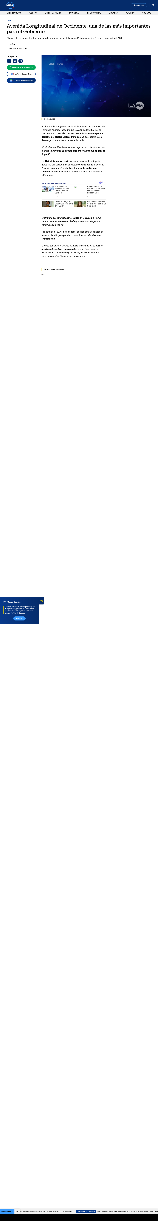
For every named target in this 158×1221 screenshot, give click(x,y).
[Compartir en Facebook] (9, 61)
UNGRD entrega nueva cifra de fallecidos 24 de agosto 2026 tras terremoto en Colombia (109, 1211)
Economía (74, 13)
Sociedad (146, 13)
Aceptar (19, 618)
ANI (43, 274)
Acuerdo (150, 1211)
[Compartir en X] (15, 61)
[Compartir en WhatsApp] (20, 61)
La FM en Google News (23, 74)
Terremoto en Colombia (67, 1211)
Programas (139, 5)
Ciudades (113, 13)
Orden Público (14, 13)
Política (33, 13)
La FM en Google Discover (23, 80)
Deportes (130, 13)
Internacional (94, 13)
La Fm (12, 44)
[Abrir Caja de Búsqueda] (153, 5)
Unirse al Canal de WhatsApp (22, 67)
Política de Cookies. (18, 613)
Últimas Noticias (7, 1211)
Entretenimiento (53, 13)
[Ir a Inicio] (9, 5)
